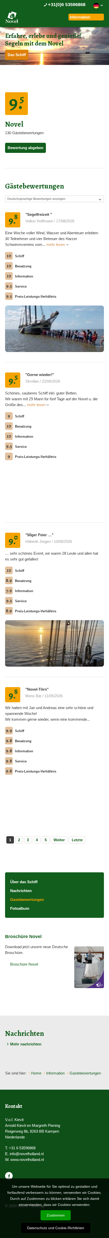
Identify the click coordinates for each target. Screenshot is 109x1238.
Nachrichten (21, 891)
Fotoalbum (19, 908)
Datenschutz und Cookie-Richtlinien (55, 1228)
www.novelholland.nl (27, 1159)
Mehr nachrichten (25, 1044)
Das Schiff (17, 55)
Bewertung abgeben (25, 148)
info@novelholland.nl (27, 1154)
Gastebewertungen (27, 899)
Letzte (77, 840)
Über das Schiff (24, 882)
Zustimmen (56, 1215)
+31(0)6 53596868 (66, 4)
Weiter (59, 840)
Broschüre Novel (24, 964)
